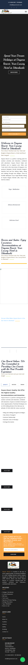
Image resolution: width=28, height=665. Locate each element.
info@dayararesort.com (15, 5)
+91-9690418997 (12, 2)
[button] (1, 63)
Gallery (4, 626)
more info (7, 470)
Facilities (4, 622)
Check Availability (14, 134)
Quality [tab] (5, 384)
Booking (4, 629)
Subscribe (13, 554)
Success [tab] (14, 384)
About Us (4, 619)
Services (4, 624)
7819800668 (19, 2)
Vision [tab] (22, 384)
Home (4, 617)
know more (14, 72)
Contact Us (5, 631)
